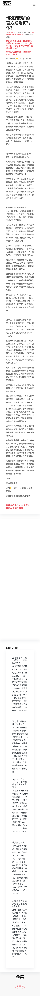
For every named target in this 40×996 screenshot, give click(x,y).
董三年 (10, 32)
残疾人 (14, 35)
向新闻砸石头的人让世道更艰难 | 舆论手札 (19, 904)
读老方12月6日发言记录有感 (19, 722)
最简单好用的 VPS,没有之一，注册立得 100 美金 (20, 506)
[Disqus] (20, 553)
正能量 (22, 35)
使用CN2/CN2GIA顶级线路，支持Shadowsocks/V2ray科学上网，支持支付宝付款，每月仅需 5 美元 (19, 45)
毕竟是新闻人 (18, 842)
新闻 (9, 35)
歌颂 (18, 35)
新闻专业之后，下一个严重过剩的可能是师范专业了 (19, 783)
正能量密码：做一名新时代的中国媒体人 (19, 660)
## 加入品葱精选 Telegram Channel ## (18, 52)
